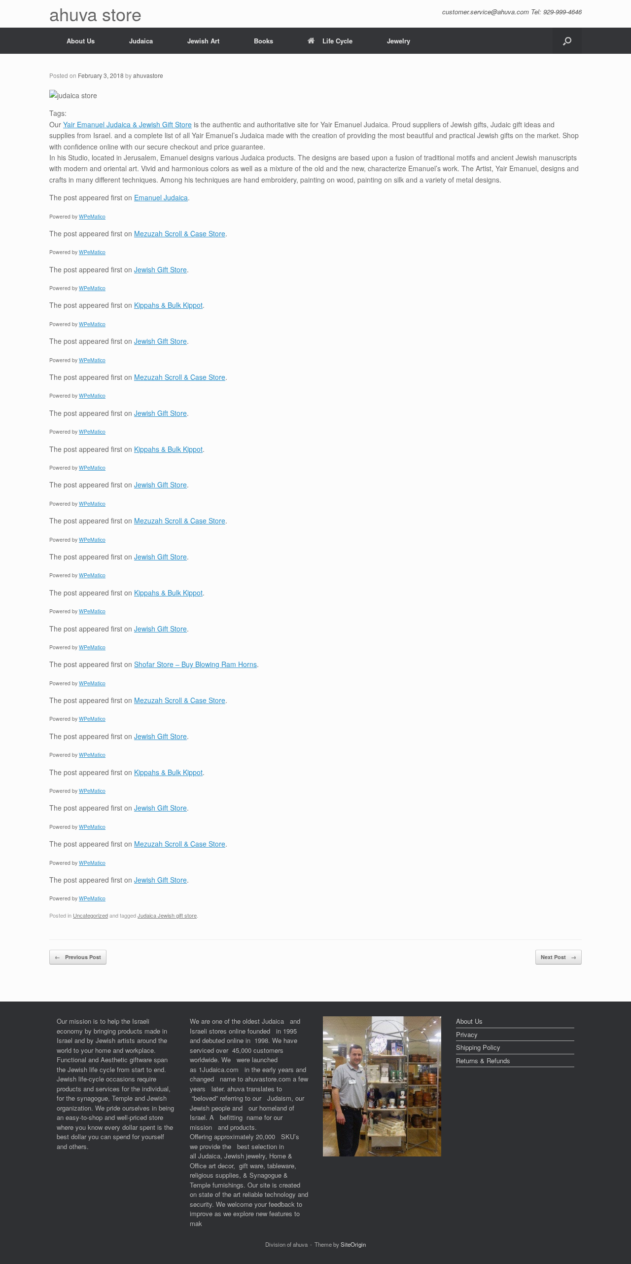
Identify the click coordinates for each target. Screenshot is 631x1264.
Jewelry (398, 40)
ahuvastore (148, 75)
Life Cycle (337, 40)
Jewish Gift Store (160, 269)
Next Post (558, 957)
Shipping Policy (478, 1047)
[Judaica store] (382, 1153)
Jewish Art (203, 40)
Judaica (141, 40)
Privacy (467, 1034)
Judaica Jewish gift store (167, 915)
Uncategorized (90, 915)
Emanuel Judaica (161, 197)
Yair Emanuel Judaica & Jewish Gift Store (127, 124)
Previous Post (78, 957)
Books (263, 40)
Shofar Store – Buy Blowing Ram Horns (195, 664)
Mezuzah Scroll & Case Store (179, 233)
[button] (567, 41)
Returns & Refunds (483, 1060)
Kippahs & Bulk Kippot (168, 305)
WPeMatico (92, 216)
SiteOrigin (353, 1244)
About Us (81, 40)
